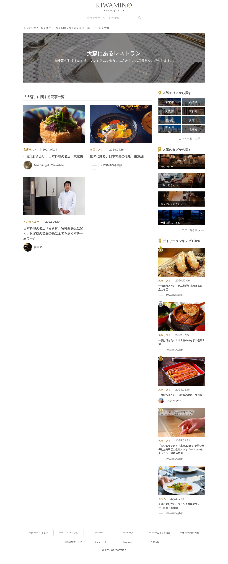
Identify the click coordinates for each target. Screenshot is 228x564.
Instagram (127, 542)
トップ (27, 27)
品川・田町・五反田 (90, 27)
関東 (63, 27)
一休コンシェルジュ (68, 532)
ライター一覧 (100, 542)
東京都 (72, 27)
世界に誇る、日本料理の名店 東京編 (116, 156)
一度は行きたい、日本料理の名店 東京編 (53, 156)
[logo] (114, 5)
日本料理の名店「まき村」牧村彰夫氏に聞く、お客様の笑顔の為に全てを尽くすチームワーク (53, 233)
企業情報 (155, 542)
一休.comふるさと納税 (159, 532)
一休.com (99, 532)
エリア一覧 (52, 27)
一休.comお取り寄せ (189, 532)
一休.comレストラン (38, 532)
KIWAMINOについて (73, 542)
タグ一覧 (38, 27)
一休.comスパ (129, 532)
